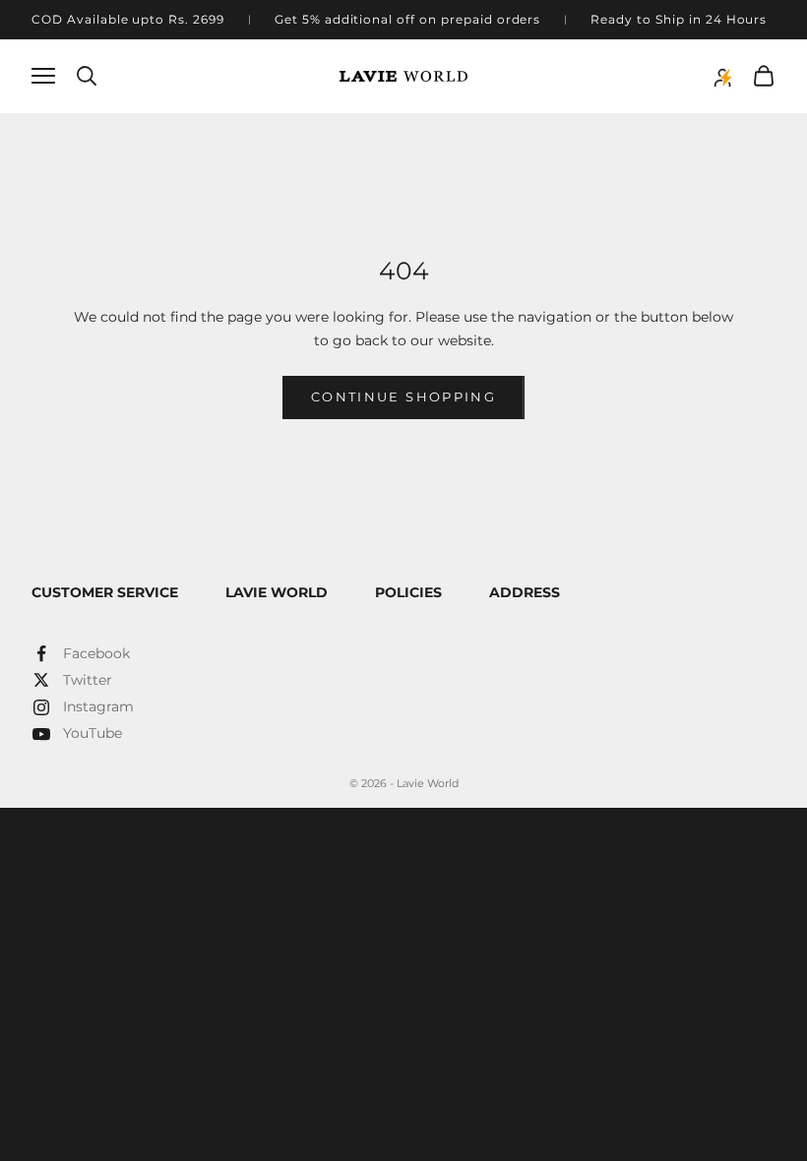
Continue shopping (403, 396)
